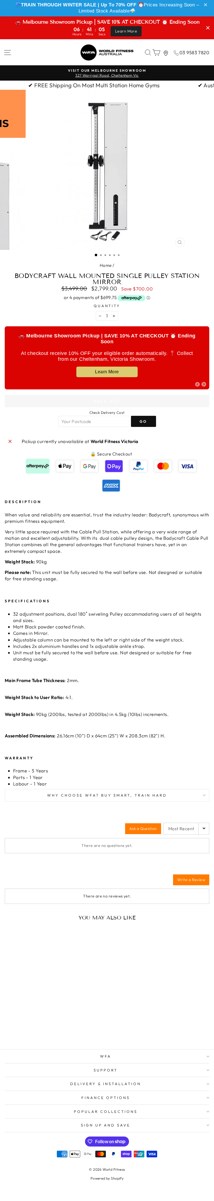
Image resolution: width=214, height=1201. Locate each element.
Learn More (126, 31)
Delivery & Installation (105, 1083)
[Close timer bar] (208, 27)
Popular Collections (105, 1111)
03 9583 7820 (194, 52)
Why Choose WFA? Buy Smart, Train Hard (107, 795)
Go (143, 421)
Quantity (107, 306)
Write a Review (191, 879)
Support (106, 1070)
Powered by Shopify (107, 1178)
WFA (105, 1056)
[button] (206, 5)
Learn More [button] (107, 371)
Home (106, 265)
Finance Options (105, 1097)
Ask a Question (143, 828)
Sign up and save (106, 1125)
